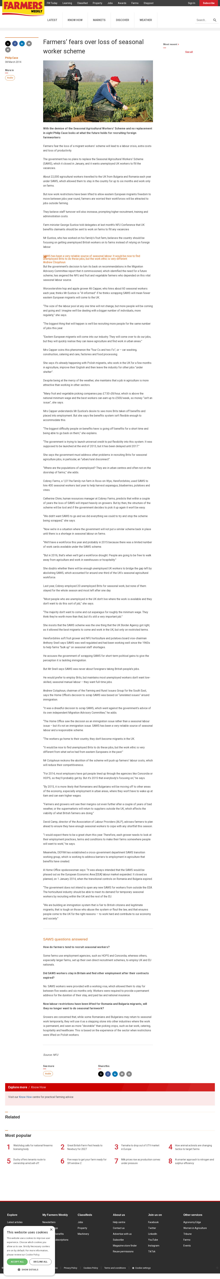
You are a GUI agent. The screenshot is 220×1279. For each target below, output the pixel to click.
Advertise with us (122, 1234)
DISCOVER (122, 20)
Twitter (152, 1228)
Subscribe (208, 3)
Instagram (153, 1245)
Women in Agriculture (195, 1228)
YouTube (153, 1239)
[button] (29, 1269)
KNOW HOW (75, 20)
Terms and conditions (115, 1268)
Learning (67, 3)
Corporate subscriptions (55, 1239)
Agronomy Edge (192, 1222)
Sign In (191, 3)
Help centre (119, 1222)
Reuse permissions (123, 1251)
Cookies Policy (91, 1268)
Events (187, 1245)
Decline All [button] (40, 1261)
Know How (25, 1097)
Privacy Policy (70, 1268)
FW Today (52, 3)
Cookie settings (143, 1268)
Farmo (135, 3)
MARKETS (99, 20)
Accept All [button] (17, 1261)
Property (97, 3)
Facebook (153, 1222)
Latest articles (15, 1222)
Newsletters (49, 1222)
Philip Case (11, 57)
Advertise (52, 9)
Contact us (119, 1228)
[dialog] (29, 1251)
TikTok (151, 1251)
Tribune (187, 1234)
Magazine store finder (125, 1245)
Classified (82, 3)
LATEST (52, 20)
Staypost (148, 3)
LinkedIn (152, 1234)
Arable (10, 78)
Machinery (83, 1234)
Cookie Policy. (33, 1254)
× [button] (51, 1229)
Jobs (110, 3)
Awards (122, 3)
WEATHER (146, 20)
